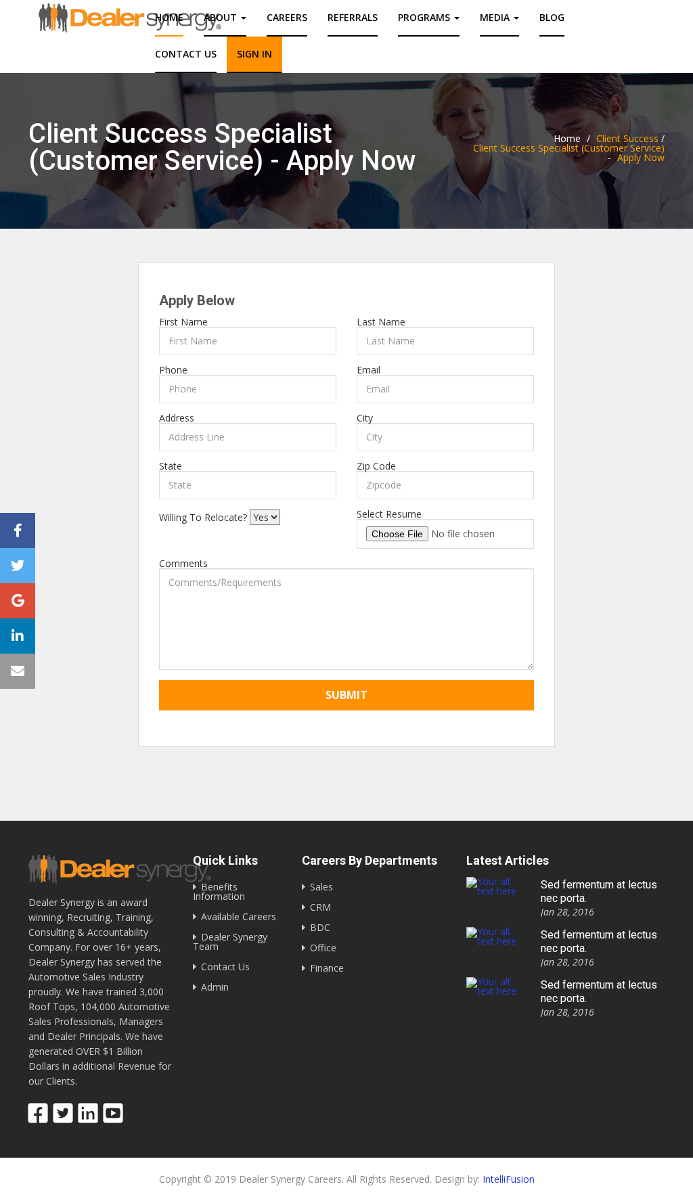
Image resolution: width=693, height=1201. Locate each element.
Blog (551, 17)
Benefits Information (219, 891)
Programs (425, 17)
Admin (215, 986)
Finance (327, 967)
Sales (321, 886)
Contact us (186, 53)
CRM (320, 907)
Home (169, 17)
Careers (287, 17)
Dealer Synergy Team (230, 941)
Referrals (353, 17)
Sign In (254, 53)
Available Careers (238, 916)
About (222, 17)
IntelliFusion (509, 1179)
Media (496, 17)
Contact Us (225, 966)
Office (323, 947)
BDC (320, 927)
